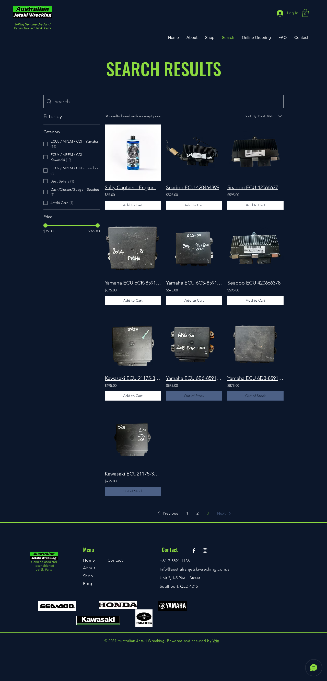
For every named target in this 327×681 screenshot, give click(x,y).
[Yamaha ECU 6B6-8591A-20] (194, 343)
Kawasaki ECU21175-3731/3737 (133, 474)
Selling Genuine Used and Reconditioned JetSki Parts (32, 26)
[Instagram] (205, 550)
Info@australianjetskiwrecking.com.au (196, 569)
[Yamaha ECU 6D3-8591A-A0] (255, 343)
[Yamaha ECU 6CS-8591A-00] (194, 248)
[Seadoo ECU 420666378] (255, 248)
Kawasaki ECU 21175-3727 (133, 378)
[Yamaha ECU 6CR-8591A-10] (133, 248)
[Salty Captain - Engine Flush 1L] (133, 152)
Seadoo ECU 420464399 (192, 187)
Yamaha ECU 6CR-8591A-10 (133, 283)
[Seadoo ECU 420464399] (194, 152)
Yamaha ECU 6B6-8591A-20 (194, 378)
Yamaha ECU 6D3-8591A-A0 (255, 378)
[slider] (45, 225)
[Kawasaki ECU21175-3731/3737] (133, 439)
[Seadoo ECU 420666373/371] (255, 152)
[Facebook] (194, 550)
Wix (216, 640)
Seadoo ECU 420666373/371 (255, 187)
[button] (305, 13)
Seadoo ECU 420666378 (254, 283)
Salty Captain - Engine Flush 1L (133, 187)
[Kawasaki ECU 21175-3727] (133, 343)
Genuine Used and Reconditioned (44, 564)
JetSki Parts (44, 569)
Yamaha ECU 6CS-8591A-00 (194, 283)
